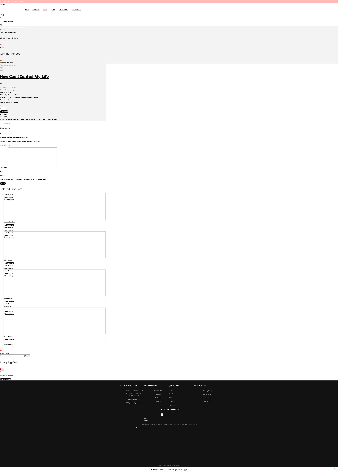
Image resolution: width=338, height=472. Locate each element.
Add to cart (4, 112)
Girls (12, 27)
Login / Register (8, 21)
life (35, 119)
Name (2, 171)
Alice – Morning (8, 260)
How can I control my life (24, 76)
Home (1, 27)
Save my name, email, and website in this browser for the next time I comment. (25, 179)
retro (45, 119)
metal (38, 119)
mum (42, 119)
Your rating (3, 145)
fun (21, 119)
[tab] (55, 123)
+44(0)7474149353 (134, 399)
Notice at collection (158, 470)
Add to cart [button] (10, 225)
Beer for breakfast (9, 222)
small (49, 119)
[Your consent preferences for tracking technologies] (335, 469)
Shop (170, 397)
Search (27, 356)
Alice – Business (8, 336)
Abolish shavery (8, 298)
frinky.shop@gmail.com (134, 403)
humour (31, 119)
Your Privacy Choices (174, 470)
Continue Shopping (5, 379)
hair (23, 119)
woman (56, 119)
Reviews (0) (7, 123)
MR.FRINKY (3, 4)
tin (52, 119)
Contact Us (172, 401)
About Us (172, 394)
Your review (4, 167)
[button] (4, 114)
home (26, 119)
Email (2, 175)
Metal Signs (7, 27)
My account (172, 405)
